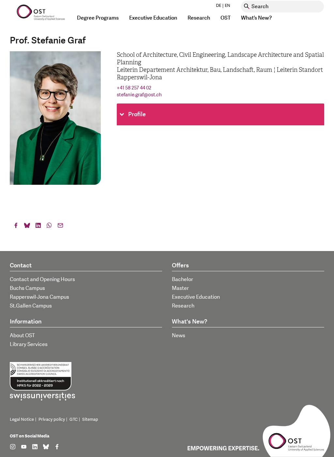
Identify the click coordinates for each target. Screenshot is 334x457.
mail (60, 226)
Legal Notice (22, 419)
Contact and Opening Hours (42, 279)
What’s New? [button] (256, 18)
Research (183, 305)
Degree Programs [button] (98, 18)
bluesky (27, 226)
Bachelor (182, 279)
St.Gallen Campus (31, 305)
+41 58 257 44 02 (134, 88)
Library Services (29, 344)
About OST (22, 335)
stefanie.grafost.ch (139, 94)
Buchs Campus (27, 288)
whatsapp (49, 226)
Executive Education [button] (153, 18)
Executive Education (196, 297)
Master (180, 288)
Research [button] (199, 18)
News (178, 335)
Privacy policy (51, 419)
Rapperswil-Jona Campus (39, 297)
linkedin (38, 226)
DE (218, 5)
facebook (16, 226)
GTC (73, 419)
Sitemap (90, 419)
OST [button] (225, 18)
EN (227, 5)
